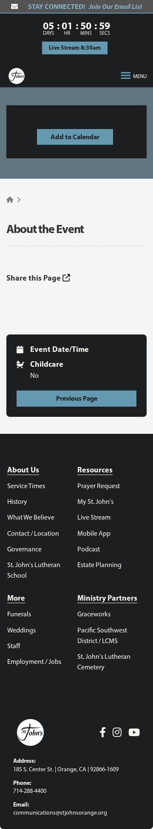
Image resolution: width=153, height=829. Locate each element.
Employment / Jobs (34, 662)
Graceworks (93, 614)
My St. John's (95, 501)
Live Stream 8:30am (75, 47)
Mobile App (93, 533)
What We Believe (30, 517)
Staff (13, 646)
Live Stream (93, 517)
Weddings (21, 630)
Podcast (88, 549)
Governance (24, 549)
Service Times (26, 486)
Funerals (19, 614)
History (17, 501)
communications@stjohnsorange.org (60, 812)
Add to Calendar (75, 136)
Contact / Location (33, 533)
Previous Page (76, 398)
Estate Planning (99, 565)
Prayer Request (98, 486)
